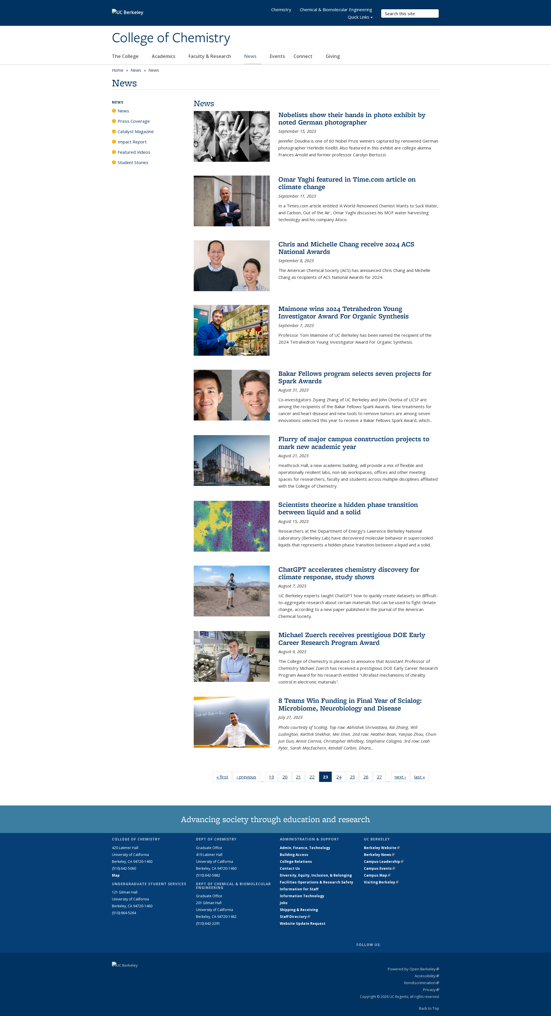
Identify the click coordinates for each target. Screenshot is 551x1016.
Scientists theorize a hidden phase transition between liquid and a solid (348, 508)
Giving (333, 56)
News (251, 56)
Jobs (284, 902)
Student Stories (133, 162)
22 (313, 778)
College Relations (296, 861)
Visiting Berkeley (381, 882)
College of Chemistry (171, 38)
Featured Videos (134, 152)
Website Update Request (302, 923)
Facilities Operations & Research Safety (316, 882)
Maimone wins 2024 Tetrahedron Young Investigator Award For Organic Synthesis (343, 312)
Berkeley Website (382, 847)
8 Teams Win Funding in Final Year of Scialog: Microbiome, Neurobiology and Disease (350, 704)
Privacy (431, 989)
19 (273, 778)
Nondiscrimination (421, 982)
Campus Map (377, 875)
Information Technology (302, 896)
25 (354, 778)
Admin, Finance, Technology (305, 847)
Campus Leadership (383, 861)
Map (116, 875)
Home (117, 70)
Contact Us (290, 868)
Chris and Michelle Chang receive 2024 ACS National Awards (346, 248)
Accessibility (427, 975)
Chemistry (281, 9)
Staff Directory (295, 916)
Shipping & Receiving (299, 909)
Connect (304, 56)
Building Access (294, 854)
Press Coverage (134, 121)
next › (402, 777)
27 (381, 778)
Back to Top (429, 1008)
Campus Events (379, 868)
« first (224, 777)
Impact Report (132, 142)
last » (421, 777)
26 (367, 778)
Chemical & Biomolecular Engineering (336, 9)
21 (300, 778)
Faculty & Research (210, 56)
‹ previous (248, 777)
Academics (164, 56)
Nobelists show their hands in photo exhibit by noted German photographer (352, 118)
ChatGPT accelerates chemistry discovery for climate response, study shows (348, 573)
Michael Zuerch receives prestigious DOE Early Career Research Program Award (351, 638)
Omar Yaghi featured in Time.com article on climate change (347, 183)
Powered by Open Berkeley (413, 969)
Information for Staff (299, 889)
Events (277, 56)
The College (126, 56)
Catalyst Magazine (136, 131)
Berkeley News (379, 854)
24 (340, 778)
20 (286, 778)
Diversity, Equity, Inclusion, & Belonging (316, 875)
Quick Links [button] (358, 17)
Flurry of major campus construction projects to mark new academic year (353, 442)
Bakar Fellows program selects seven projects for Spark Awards (354, 377)
